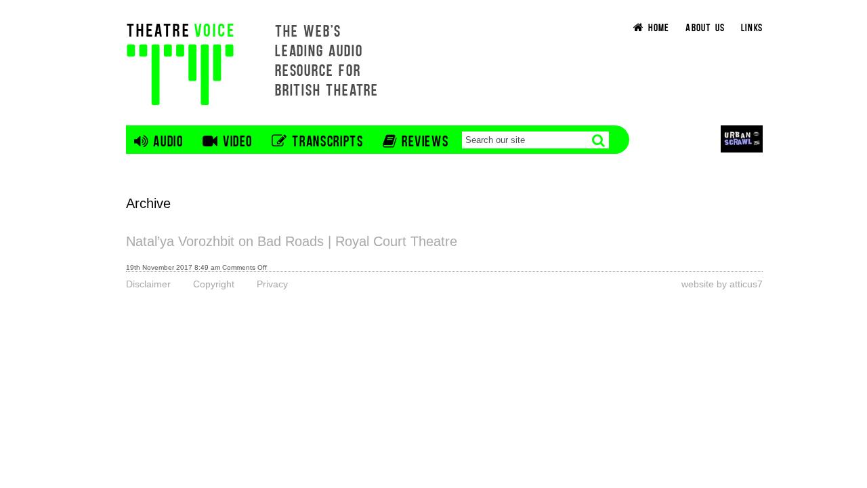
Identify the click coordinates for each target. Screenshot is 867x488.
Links (752, 26)
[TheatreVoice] (180, 62)
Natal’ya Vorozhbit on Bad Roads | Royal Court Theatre (291, 241)
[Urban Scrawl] (742, 138)
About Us (705, 26)
